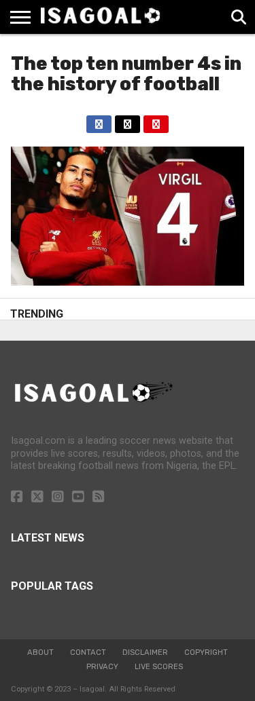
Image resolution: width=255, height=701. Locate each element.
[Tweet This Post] (127, 120)
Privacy (102, 666)
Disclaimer (145, 652)
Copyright (206, 652)
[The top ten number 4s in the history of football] (127, 282)
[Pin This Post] (156, 120)
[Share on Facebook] (99, 120)
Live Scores (159, 666)
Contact (88, 652)
